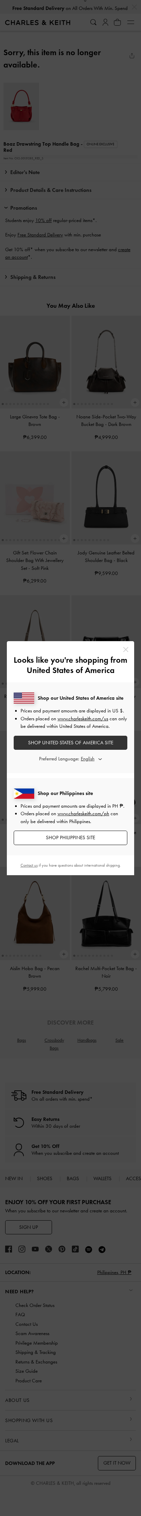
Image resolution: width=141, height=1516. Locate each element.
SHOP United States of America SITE (70, 742)
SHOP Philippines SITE (70, 837)
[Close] (126, 650)
